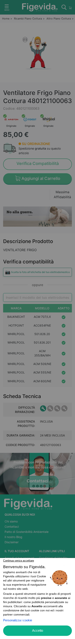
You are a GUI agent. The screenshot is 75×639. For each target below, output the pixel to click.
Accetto (37, 630)
